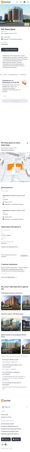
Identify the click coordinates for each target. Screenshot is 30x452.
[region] (15, 167)
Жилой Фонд (4, 44)
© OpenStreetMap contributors (23, 181)
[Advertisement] (15, 122)
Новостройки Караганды (7, 150)
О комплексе (22, 74)
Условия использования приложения (11, 428)
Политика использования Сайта (9, 431)
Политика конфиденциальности (9, 426)
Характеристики (13, 74)
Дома (5, 74)
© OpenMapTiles (14, 181)
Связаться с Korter (6, 417)
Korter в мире (4, 414)
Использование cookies (7, 423)
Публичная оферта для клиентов (10, 434)
